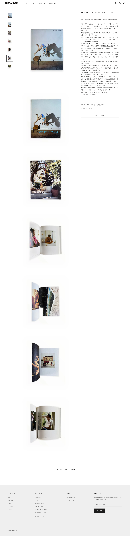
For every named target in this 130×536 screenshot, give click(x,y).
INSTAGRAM (71, 497)
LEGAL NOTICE (39, 516)
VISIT (33, 3)
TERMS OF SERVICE (41, 510)
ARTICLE (42, 3)
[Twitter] (89, 108)
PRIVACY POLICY (40, 507)
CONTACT (52, 3)
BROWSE (25, 3)
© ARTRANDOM (12, 530)
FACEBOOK (70, 500)
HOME (10, 497)
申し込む (100, 511)
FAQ (36, 500)
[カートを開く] (124, 3)
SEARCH (10, 510)
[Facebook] (86, 108)
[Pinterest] (91, 108)
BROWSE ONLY (100, 115)
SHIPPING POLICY (40, 513)
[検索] (120, 3)
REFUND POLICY (40, 503)
